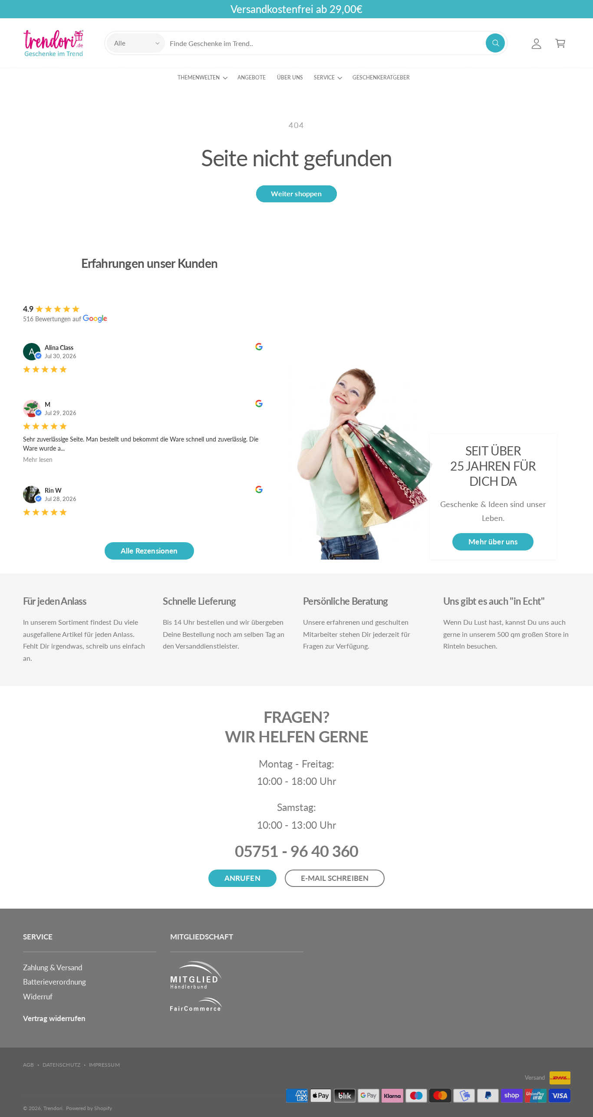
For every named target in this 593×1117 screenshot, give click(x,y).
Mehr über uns (492, 541)
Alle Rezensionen (149, 550)
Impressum (104, 1064)
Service (324, 77)
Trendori (53, 1108)
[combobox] (337, 43)
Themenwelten (199, 77)
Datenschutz (61, 1064)
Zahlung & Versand (52, 967)
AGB (28, 1064)
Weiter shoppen (296, 193)
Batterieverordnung (54, 981)
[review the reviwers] (259, 348)
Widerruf (38, 996)
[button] (560, 43)
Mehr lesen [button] (38, 459)
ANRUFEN (242, 878)
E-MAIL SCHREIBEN (335, 878)
